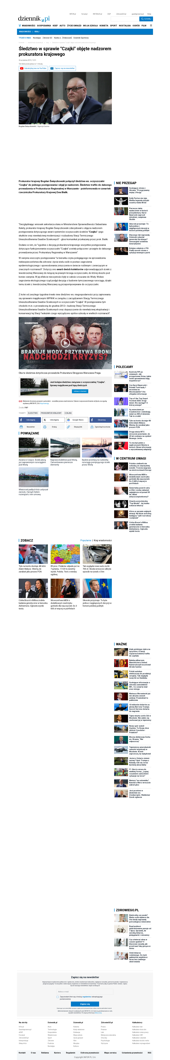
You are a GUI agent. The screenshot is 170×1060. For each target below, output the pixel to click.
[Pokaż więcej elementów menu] (151, 26)
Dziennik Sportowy (81, 38)
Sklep (149, 14)
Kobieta (76, 1027)
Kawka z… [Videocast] (63, 38)
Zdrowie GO (47, 38)
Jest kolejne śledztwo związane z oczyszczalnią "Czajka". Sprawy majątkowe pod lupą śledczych (77, 384)
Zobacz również (80, 391)
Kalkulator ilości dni (139, 1029)
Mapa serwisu (110, 1053)
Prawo (103, 1027)
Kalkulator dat (137, 1027)
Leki (102, 1032)
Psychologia (105, 1041)
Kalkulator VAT (137, 1035)
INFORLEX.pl (97, 14)
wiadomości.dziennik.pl (35, 42)
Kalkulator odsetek (139, 1038)
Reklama (45, 1053)
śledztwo (33, 413)
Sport (50, 1038)
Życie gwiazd (78, 1038)
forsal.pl (84, 14)
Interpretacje (23, 1041)
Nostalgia (37, 38)
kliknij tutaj (98, 1013)
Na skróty (23, 1022)
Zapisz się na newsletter (65, 68)
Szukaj (147, 19)
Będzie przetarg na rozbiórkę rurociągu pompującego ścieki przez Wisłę (96, 462)
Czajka (68, 413)
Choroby (104, 1038)
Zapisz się (85, 1004)
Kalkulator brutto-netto (140, 1041)
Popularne (85, 540)
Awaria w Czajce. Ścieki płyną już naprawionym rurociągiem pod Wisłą (32, 462)
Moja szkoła (77, 1035)
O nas (33, 1053)
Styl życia (104, 1043)
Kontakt (22, 1053)
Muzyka (76, 1043)
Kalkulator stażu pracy (140, 1032)
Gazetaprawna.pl (25, 1029)
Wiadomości (25, 31)
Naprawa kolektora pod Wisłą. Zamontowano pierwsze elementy (63, 462)
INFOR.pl (73, 14)
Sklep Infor (23, 1043)
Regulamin (70, 1053)
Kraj (37, 31)
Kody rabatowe (78, 1029)
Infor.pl (21, 1027)
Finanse (104, 1029)
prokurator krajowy (51, 413)
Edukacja (76, 1032)
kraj (47, 42)
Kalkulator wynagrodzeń (141, 1043)
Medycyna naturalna (108, 1035)
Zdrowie (51, 1041)
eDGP (21, 1032)
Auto (49, 1027)
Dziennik (21, 42)
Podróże (51, 1043)
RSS (149, 1053)
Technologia (52, 1029)
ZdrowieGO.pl (121, 14)
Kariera (57, 1053)
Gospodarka (52, 1032)
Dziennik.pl (52, 1022)
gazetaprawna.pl (138, 14)
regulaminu (86, 997)
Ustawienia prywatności (132, 1053)
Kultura (76, 1046)
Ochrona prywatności (89, 1053)
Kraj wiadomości (103, 540)
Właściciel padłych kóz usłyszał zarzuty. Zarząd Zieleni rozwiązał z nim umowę (33, 492)
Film (74, 1041)
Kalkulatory (137, 1022)
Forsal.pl (22, 1035)
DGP (109, 14)
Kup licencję (44, 403)
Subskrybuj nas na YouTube (35, 68)
